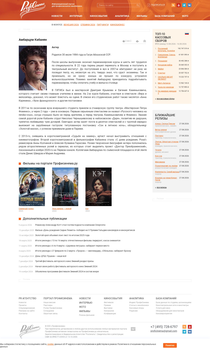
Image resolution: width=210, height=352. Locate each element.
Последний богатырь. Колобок (166, 50)
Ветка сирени (161, 130)
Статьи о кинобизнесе (139, 305)
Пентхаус (159, 136)
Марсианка (160, 162)
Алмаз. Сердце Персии (165, 124)
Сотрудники (49, 311)
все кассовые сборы (165, 99)
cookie (50, 344)
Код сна (158, 156)
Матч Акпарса (164, 83)
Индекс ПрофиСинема (139, 302)
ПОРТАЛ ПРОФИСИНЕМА (58, 298)
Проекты (22, 305)
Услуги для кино (163, 308)
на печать (137, 41)
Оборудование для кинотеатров (170, 311)
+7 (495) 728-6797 (164, 327)
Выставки (108, 308)
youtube (178, 5)
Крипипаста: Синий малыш (167, 172)
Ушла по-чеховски (166, 87)
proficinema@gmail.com (164, 330)
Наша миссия (49, 302)
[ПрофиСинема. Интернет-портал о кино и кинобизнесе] (33, 6)
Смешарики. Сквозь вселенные (166, 56)
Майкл (161, 69)
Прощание (162, 61)
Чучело (158, 150)
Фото (185, 16)
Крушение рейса (165, 65)
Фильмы (142, 16)
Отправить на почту (144, 41)
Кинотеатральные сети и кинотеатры (172, 305)
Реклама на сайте (26, 311)
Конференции (110, 314)
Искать (138, 5)
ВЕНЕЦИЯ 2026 (71, 24)
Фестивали (108, 302)
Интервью (76, 16)
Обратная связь (51, 314)
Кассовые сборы (136, 308)
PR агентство (27, 298)
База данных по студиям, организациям (173, 302)
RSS (173, 5)
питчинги (103, 24)
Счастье (161, 73)
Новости (57, 16)
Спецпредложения (27, 308)
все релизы (162, 187)
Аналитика (122, 16)
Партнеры (48, 305)
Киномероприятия (164, 314)
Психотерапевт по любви (166, 166)
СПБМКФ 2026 (88, 24)
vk (189, 5)
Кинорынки (109, 311)
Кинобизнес (117, 24)
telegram (184, 5)
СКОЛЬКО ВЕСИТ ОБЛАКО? (165, 78)
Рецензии (133, 311)
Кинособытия (98, 16)
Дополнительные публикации (45, 218)
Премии (107, 305)
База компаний (165, 16)
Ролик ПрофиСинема (53, 308)
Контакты (23, 314)
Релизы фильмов (86, 315)
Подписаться (158, 5)
